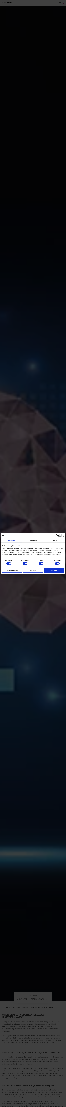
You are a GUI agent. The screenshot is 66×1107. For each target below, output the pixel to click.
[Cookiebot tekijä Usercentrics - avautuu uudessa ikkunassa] (57, 535)
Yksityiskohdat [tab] (33, 540)
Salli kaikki (54, 570)
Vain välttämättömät (12, 570)
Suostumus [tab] (11, 540)
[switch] (25, 563)
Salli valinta (33, 570)
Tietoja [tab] (55, 540)
